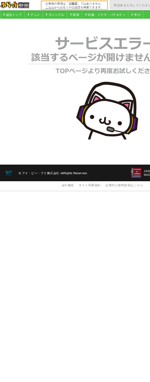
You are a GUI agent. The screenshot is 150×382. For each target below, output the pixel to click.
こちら (49, 7)
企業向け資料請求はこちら (124, 185)
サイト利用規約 (90, 185)
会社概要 (68, 185)
